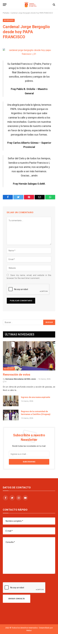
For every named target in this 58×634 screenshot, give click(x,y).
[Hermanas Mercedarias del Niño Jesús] (30, 4)
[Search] (53, 4)
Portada (6, 13)
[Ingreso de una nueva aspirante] (10, 401)
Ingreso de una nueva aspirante (35, 397)
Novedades (9, 20)
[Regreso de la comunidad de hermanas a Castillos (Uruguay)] (10, 415)
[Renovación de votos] (29, 356)
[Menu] (4, 4)
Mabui (29, 630)
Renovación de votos (16, 374)
